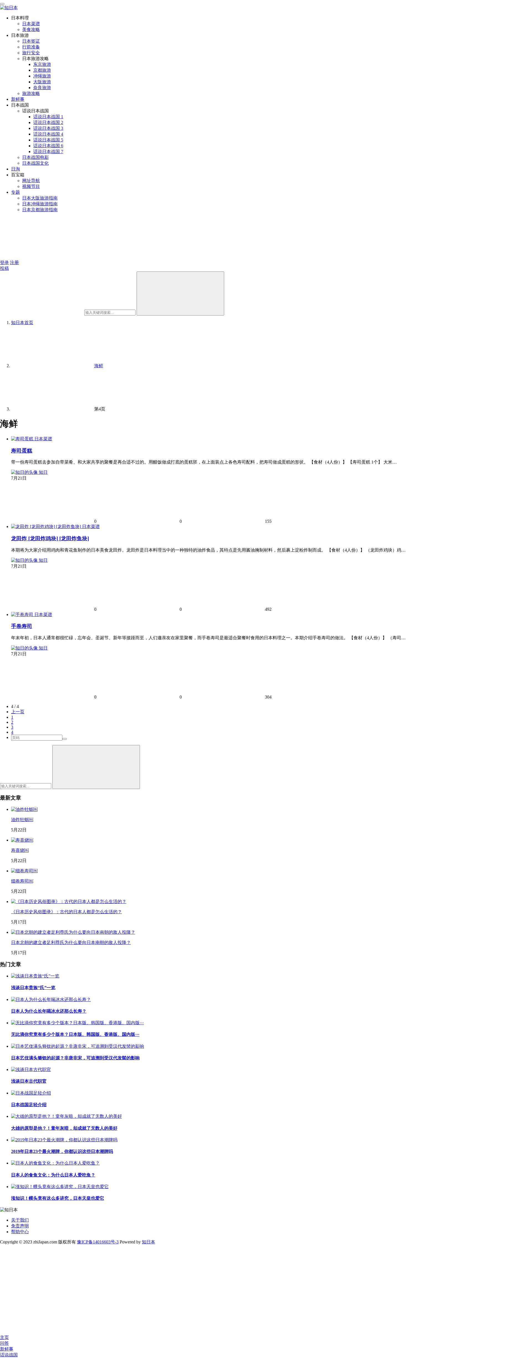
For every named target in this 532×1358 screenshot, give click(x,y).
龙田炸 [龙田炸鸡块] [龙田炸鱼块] (50, 538)
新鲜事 (17, 99)
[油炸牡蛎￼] (24, 809)
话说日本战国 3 (48, 128)
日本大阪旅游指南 (40, 198)
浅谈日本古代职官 (29, 1081)
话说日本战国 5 (48, 140)
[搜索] (180, 293)
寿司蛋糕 (21, 451)
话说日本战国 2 (48, 122)
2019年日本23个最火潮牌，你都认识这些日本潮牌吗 (62, 1151)
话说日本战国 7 (48, 151)
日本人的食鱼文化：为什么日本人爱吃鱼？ (53, 1175)
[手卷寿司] (22, 614)
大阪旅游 (42, 81)
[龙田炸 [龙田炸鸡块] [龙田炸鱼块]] (46, 526)
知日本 (148, 1242)
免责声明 (20, 1226)
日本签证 (31, 41)
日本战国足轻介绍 (29, 1104)
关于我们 (20, 1220)
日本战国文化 (35, 163)
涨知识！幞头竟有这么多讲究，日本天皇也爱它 (57, 1198)
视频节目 (31, 186)
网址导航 (31, 180)
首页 (22, 322)
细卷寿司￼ (22, 881)
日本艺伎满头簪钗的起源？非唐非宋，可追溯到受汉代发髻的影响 (75, 1058)
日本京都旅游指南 (40, 209)
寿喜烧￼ (20, 850)
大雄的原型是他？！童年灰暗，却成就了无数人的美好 (64, 1128)
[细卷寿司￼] (24, 870)
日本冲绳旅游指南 (40, 203)
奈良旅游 (42, 87)
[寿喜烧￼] (22, 840)
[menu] (2, 4)
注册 (14, 262)
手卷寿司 (21, 626)
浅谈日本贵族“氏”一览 (33, 987)
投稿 (4, 268)
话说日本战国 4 (48, 134)
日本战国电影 (35, 157)
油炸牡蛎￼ (22, 819)
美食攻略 (31, 29)
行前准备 (31, 47)
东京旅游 (42, 64)
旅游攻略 (31, 93)
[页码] (64, 739)
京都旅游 (42, 70)
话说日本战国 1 (48, 116)
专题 (15, 192)
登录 (4, 262)
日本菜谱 (31, 23)
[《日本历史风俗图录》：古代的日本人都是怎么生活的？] (68, 901)
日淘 (15, 169)
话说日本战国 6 (48, 145)
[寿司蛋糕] (22, 438)
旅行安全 (31, 52)
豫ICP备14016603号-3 (98, 1242)
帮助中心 (20, 1231)
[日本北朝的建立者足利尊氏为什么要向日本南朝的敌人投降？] (73, 932)
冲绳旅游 (42, 76)
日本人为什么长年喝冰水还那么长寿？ (48, 1011)
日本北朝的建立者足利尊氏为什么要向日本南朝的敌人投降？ (71, 942)
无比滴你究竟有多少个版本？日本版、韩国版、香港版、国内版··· (75, 1034)
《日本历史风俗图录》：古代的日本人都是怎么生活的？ (66, 911)
